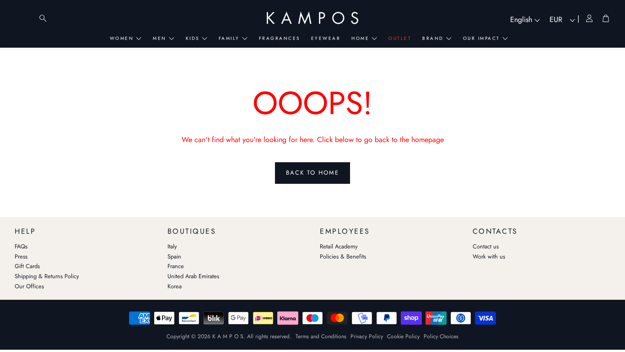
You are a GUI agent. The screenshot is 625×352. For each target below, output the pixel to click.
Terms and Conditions (321, 336)
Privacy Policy (366, 336)
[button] (84, 229)
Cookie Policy (403, 336)
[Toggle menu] (25, 18)
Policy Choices (441, 336)
